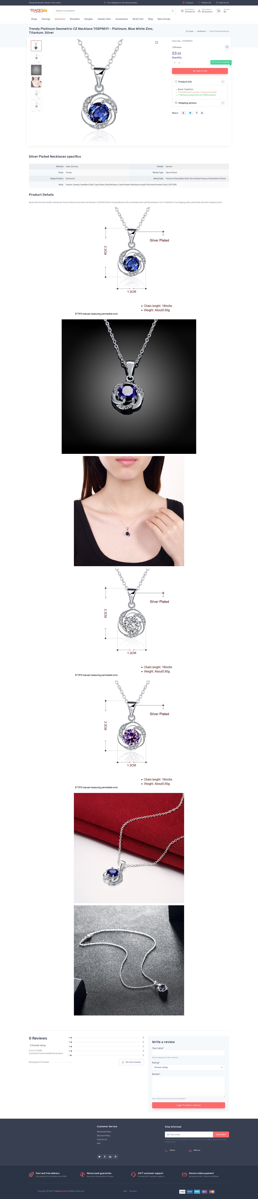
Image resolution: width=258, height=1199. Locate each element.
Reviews (133, 1191)
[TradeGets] (38, 11)
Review (156, 1074)
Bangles (89, 19)
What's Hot (137, 19)
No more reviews (133, 1062)
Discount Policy (103, 1136)
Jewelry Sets (104, 19)
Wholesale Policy (104, 1132)
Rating (156, 1062)
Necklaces (60, 19)
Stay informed (173, 1126)
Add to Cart (201, 71)
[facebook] (104, 1156)
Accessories (122, 19)
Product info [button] (185, 81)
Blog (150, 19)
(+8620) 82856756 (178, 1153)
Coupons (189, 3)
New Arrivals (164, 19)
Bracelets (75, 19)
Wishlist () (206, 3)
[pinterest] (115, 1156)
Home (191, 31)
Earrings (46, 19)
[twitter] (99, 1156)
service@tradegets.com (204, 1153)
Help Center (224, 3)
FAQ (98, 1143)
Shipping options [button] (188, 103)
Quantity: (177, 57)
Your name (158, 1048)
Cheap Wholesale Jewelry (40, 3)
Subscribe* (221, 1134)
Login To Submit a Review (189, 1105)
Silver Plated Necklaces (219, 31)
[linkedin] (110, 1156)
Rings (34, 19)
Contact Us (102, 1139)
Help (125, 1191)
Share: (175, 113)
